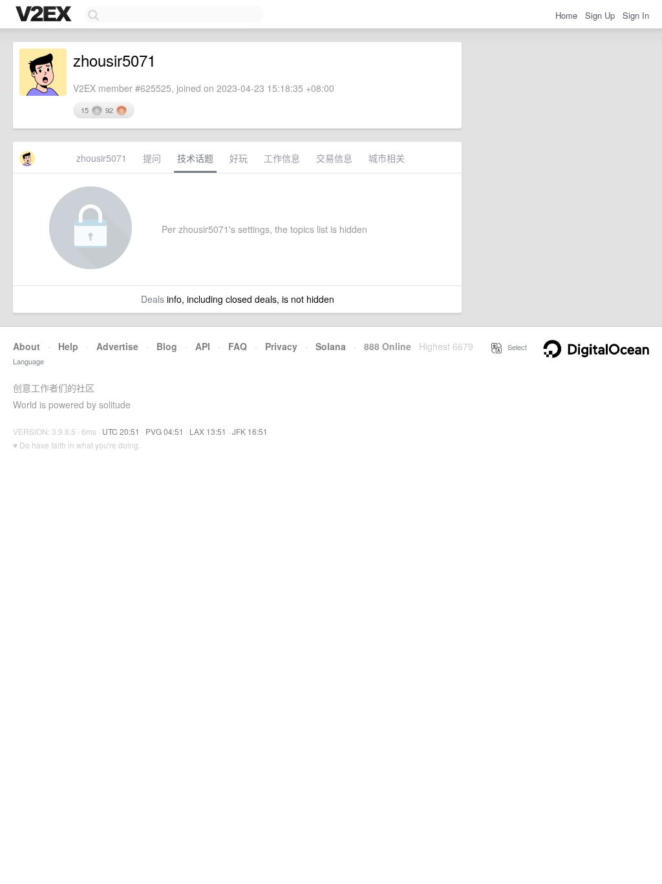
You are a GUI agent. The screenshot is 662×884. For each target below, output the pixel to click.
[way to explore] (45, 15)
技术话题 (195, 157)
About (26, 346)
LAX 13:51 (207, 431)
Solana (330, 346)
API (202, 346)
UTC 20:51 (121, 431)
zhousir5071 (101, 157)
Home (566, 15)
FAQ (237, 346)
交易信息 (334, 157)
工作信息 (282, 157)
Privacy (281, 346)
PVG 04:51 (164, 431)
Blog (166, 346)
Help (68, 346)
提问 (152, 157)
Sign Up (600, 15)
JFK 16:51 (250, 431)
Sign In (636, 15)
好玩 (239, 157)
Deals (152, 299)
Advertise (117, 346)
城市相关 (386, 157)
